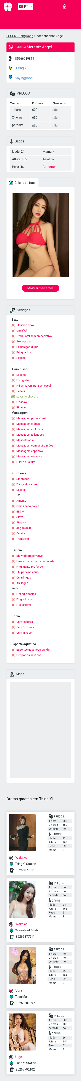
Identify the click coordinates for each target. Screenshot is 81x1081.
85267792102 (25, 1069)
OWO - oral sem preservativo (34, 336)
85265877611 (25, 870)
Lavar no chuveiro (27, 396)
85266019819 (24, 59)
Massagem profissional (31, 418)
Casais (20, 391)
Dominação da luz (27, 506)
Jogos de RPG (25, 528)
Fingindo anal (24, 599)
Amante (21, 500)
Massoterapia (25, 440)
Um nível (21, 330)
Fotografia (22, 380)
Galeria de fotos (25, 182)
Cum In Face (24, 632)
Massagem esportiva (29, 451)
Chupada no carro (27, 572)
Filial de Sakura (25, 462)
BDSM (20, 511)
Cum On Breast (25, 627)
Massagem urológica (29, 429)
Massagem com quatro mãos (34, 445)
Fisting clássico (26, 593)
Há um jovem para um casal (33, 385)
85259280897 (25, 1003)
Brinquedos (23, 352)
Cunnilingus (23, 577)
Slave (19, 517)
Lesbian (21, 489)
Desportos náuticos (28, 655)
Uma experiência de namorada (35, 561)
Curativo (21, 533)
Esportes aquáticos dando (33, 649)
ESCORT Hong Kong (19, 36)
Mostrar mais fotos (40, 288)
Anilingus (22, 583)
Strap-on (21, 522)
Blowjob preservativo (29, 555)
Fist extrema (24, 604)
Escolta (21, 374)
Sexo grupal (23, 341)
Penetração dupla (27, 346)
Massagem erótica (28, 423)
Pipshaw (21, 402)
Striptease (22, 478)
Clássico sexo (25, 325)
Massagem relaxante (29, 456)
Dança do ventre (26, 484)
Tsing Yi (21, 68)
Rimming (21, 407)
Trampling (22, 538)
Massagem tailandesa (30, 434)
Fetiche (20, 357)
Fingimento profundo (29, 566)
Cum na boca (24, 621)
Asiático (48, 159)
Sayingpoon (23, 78)
